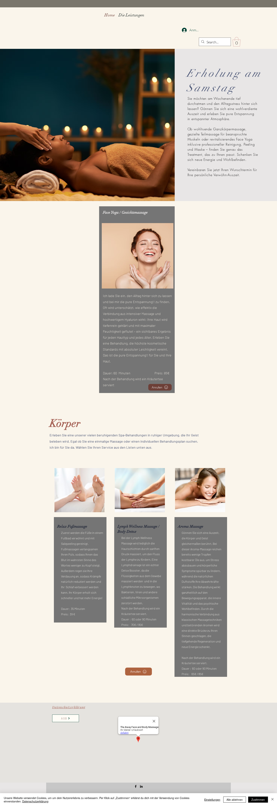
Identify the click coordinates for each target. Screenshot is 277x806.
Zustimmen (258, 799)
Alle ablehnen (234, 799)
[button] (237, 42)
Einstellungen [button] (212, 799)
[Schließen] (272, 799)
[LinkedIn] (141, 786)
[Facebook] (136, 786)
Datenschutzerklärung (35, 801)
